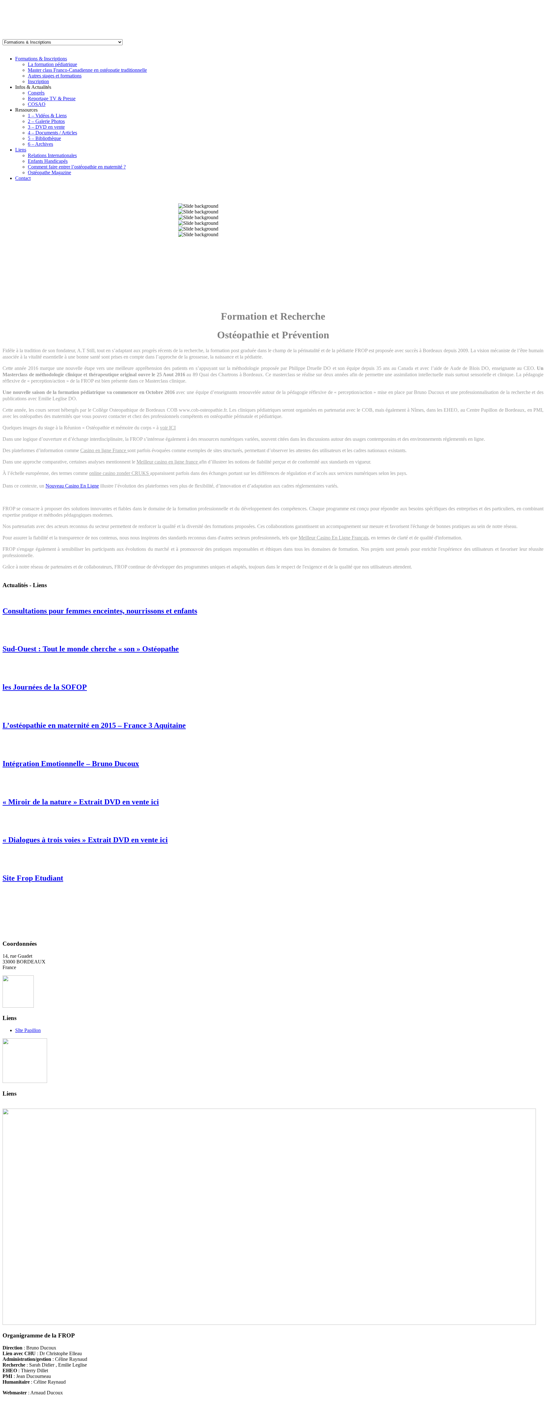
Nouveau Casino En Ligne (72, 486)
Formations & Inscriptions (41, 58)
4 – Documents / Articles (52, 132)
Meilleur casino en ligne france (167, 461)
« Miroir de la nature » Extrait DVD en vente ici (81, 802)
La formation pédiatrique (52, 64)
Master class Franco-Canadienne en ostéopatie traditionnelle (87, 70)
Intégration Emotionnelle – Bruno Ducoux (71, 763)
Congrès (36, 92)
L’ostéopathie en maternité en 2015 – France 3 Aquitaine (94, 725)
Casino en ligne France (103, 450)
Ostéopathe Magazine (49, 172)
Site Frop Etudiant (33, 878)
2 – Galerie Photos (46, 121)
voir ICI (168, 427)
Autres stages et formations (55, 75)
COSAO (37, 104)
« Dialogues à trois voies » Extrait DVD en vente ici (85, 840)
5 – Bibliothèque (44, 138)
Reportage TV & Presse (52, 98)
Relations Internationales (52, 155)
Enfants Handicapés (48, 161)
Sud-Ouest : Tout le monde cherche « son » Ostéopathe (91, 649)
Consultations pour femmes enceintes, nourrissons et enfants (100, 611)
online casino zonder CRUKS (119, 473)
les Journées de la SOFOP (45, 687)
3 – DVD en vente (46, 127)
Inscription (38, 81)
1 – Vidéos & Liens (47, 115)
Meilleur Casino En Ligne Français (333, 537)
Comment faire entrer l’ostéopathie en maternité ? (77, 166)
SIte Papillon (28, 1030)
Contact (23, 178)
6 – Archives (40, 144)
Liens (20, 149)
